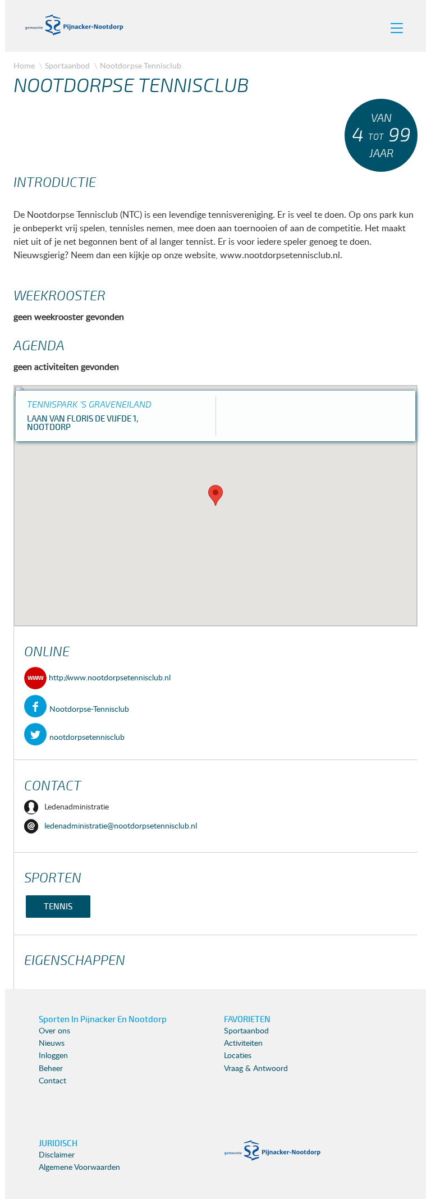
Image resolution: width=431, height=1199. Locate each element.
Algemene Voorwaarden (79, 1167)
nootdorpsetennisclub (87, 738)
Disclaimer (57, 1155)
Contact (52, 1081)
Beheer (51, 1069)
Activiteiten (243, 1043)
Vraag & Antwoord (256, 1069)
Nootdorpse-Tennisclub (89, 709)
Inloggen (53, 1056)
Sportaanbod (67, 65)
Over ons (54, 1031)
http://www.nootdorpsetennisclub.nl (109, 678)
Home (24, 65)
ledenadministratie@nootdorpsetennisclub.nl (120, 826)
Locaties (237, 1056)
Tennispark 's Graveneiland (89, 404)
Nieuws (52, 1043)
